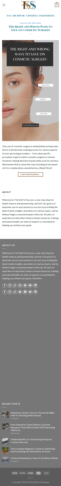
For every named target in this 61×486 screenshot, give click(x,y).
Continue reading (30, 174)
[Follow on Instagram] (10, 285)
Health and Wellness (30, 23)
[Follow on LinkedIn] (25, 292)
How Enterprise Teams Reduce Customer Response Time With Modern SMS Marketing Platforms (33, 427)
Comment (15, 418)
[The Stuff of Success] (30, 5)
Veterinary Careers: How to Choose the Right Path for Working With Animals (32, 414)
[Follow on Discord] (35, 285)
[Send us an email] (20, 285)
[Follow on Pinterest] (25, 285)
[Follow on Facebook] (4, 285)
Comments (15, 433)
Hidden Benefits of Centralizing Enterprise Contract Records (31, 440)
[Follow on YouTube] (30, 285)
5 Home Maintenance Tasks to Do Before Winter (34, 458)
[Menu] (4, 4)
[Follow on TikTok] (15, 285)
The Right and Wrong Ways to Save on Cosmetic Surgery (30, 28)
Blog (30, 478)
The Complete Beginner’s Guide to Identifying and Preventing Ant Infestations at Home (33, 450)
